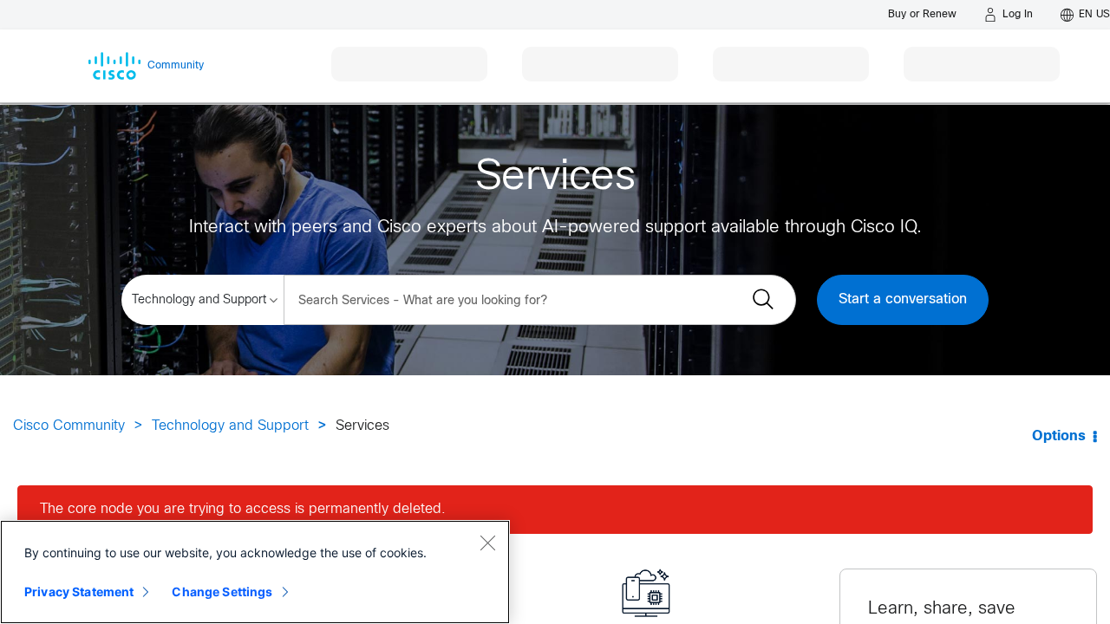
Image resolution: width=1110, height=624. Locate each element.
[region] (255, 572)
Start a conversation (903, 299)
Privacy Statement (79, 591)
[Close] (487, 542)
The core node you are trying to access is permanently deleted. (243, 509)
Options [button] (1059, 436)
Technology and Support (230, 425)
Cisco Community (69, 425)
